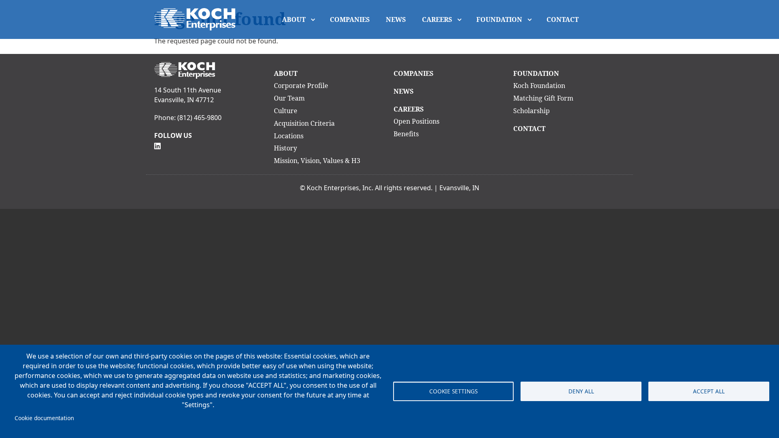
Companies (350, 19)
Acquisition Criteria (304, 123)
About (294, 19)
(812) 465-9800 (199, 117)
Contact (563, 19)
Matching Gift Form (543, 98)
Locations (288, 135)
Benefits (406, 133)
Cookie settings (453, 391)
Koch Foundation (539, 85)
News (396, 19)
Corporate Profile (301, 85)
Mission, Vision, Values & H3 (317, 160)
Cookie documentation (44, 418)
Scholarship (531, 110)
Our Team (289, 98)
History (285, 148)
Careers (437, 19)
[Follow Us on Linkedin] (157, 145)
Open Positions (416, 121)
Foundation (499, 19)
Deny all (581, 391)
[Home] (198, 19)
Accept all (709, 391)
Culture (285, 110)
